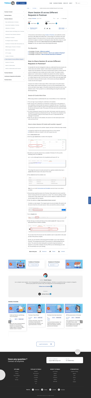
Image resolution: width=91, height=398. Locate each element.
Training (16, 373)
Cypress (55, 375)
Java (74, 379)
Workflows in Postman (9, 37)
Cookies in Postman (9, 56)
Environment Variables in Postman (12, 25)
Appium (74, 373)
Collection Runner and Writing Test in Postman (14, 31)
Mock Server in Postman (10, 50)
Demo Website (17, 375)
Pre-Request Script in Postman (11, 40)
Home (51, 3)
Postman (34, 8)
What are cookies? (45, 51)
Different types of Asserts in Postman (12, 46)
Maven (74, 377)
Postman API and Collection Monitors (12, 34)
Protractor (55, 377)
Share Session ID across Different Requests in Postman (15, 59)
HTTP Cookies (8, 53)
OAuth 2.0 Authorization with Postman (13, 68)
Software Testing (74, 371)
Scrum (36, 381)
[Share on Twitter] (47, 28)
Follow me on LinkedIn (44, 286)
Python (55, 379)
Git (35, 383)
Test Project (55, 371)
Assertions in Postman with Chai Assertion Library (15, 43)
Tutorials (16, 371)
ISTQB (36, 379)
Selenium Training (57, 3)
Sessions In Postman (9, 62)
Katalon (55, 373)
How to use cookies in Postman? (57, 53)
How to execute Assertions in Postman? (51, 54)
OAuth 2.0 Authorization (10, 65)
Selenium (36, 371)
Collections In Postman (10, 28)
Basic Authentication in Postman (11, 22)
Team (16, 377)
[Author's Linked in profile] (38, 23)
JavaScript (55, 381)
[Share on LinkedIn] (50, 28)
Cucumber (36, 377)
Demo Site (65, 3)
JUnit (74, 375)
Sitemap (16, 379)
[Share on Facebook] (45, 28)
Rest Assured (36, 373)
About (70, 3)
